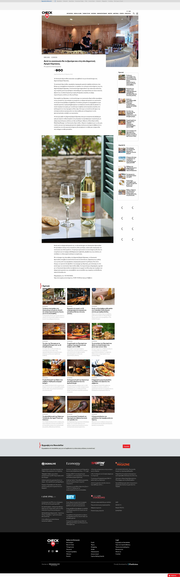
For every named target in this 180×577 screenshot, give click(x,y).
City (86, 1)
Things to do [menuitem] (86, 13)
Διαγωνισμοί (95, 554)
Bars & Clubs (70, 545)
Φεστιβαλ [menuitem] (116, 13)
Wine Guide (47, 57)
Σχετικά (46, 286)
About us (118, 551)
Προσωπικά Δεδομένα (122, 547)
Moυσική (69, 549)
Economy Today (79, 1)
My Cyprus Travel (118, 1)
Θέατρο (68, 554)
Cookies (118, 554)
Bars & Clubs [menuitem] (77, 13)
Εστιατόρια (54, 57)
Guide (92, 549)
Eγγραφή (126, 446)
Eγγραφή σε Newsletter (123, 542)
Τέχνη (92, 545)
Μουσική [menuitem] (93, 13)
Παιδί (92, 542)
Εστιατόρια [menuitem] (70, 13)
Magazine (104, 1)
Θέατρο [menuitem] (110, 13)
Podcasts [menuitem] (128, 13)
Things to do (70, 547)
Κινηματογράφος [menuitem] (102, 13)
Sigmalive (59, 1)
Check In (98, 1)
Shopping (94, 547)
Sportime (71, 1)
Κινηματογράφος (71, 551)
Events (68, 556)
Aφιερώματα (95, 551)
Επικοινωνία (119, 549)
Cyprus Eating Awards (97, 556)
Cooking (110, 1)
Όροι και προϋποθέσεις (123, 545)
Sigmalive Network (46, 1)
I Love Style (92, 1)
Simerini (65, 1)
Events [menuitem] (122, 13)
